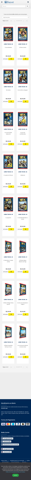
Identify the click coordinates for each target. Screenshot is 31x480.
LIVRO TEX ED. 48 (8, 44)
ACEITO (15, 475)
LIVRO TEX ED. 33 (22, 342)
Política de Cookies (21, 472)
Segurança (24, 462)
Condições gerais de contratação (17, 460)
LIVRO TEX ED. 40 (8, 214)
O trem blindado (8, 47)
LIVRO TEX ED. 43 (22, 129)
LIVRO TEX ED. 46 (8, 86)
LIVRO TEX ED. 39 (22, 214)
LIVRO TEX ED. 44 (8, 129)
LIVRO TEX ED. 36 (8, 299)
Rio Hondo (8, 90)
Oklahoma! (22, 175)
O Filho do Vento (22, 47)
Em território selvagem (23, 90)
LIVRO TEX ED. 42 (8, 172)
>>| (26, 20)
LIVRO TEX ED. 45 (22, 86)
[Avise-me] (11, 59)
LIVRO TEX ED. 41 (22, 172)
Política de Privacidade (11, 472)
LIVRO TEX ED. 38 (8, 257)
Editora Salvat (4, 460)
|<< (11, 20)
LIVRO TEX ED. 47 (22, 44)
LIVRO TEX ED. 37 (22, 257)
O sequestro (8, 217)
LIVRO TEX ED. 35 (22, 299)
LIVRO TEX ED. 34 (8, 342)
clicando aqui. (4, 408)
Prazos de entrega (15, 462)
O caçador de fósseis (8, 175)
